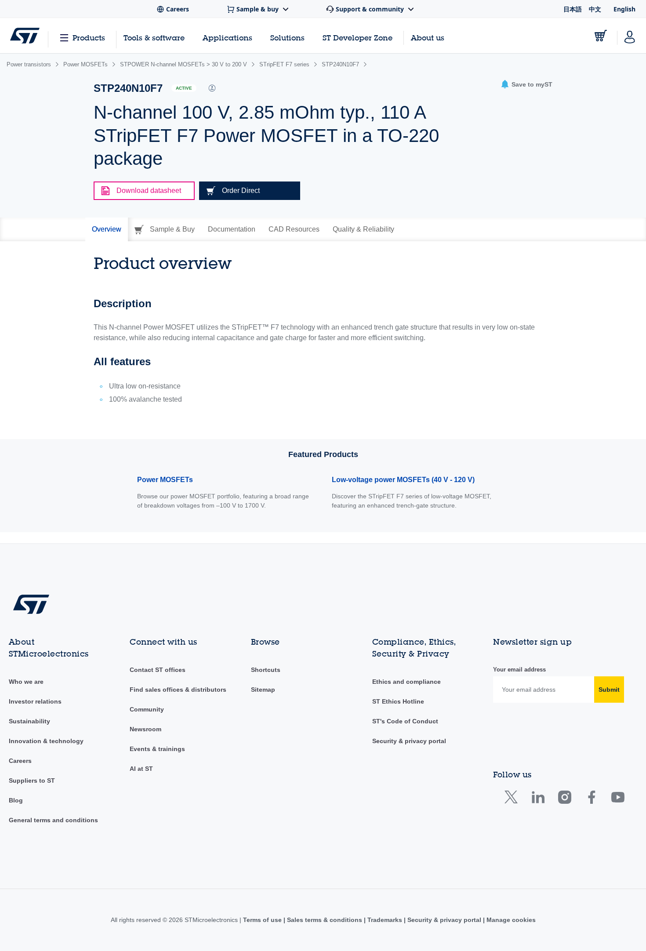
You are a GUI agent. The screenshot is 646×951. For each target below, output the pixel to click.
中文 (595, 9)
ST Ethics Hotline (398, 701)
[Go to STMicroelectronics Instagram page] (564, 799)
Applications (227, 37)
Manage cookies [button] (510, 919)
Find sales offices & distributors (178, 689)
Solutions (287, 37)
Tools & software (154, 37)
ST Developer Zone (357, 37)
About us (427, 37)
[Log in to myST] (629, 35)
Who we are (26, 681)
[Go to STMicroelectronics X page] (513, 799)
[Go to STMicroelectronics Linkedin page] (538, 799)
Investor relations (35, 701)
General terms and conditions (53, 820)
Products (89, 37)
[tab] (106, 229)
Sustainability (29, 721)
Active (184, 88)
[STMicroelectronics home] (25, 36)
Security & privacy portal (409, 740)
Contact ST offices (157, 669)
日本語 (572, 9)
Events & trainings (157, 748)
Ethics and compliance (406, 681)
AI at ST (141, 768)
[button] (526, 84)
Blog (16, 800)
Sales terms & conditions (324, 919)
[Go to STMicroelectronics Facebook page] (591, 799)
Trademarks (385, 919)
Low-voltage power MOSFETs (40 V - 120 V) (403, 479)
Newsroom (145, 729)
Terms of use (263, 919)
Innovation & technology (46, 740)
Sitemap (263, 689)
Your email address (519, 669)
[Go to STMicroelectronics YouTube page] (618, 799)
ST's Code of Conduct (405, 721)
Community (147, 709)
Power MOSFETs (165, 479)
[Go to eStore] (601, 35)
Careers (20, 760)
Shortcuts (265, 669)
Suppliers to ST (32, 780)
